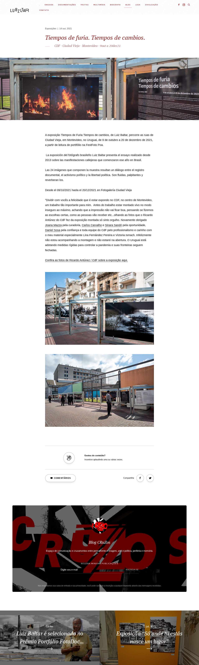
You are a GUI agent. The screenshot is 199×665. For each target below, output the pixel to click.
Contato (44, 10)
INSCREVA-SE (132, 570)
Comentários (62, 478)
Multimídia (99, 5)
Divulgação (151, 5)
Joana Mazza (53, 225)
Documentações (67, 5)
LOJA (137, 5)
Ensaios (49, 5)
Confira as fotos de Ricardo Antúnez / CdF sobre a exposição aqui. (86, 260)
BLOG (128, 5)
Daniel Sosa (52, 230)
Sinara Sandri (113, 225)
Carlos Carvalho (92, 225)
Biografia (115, 5)
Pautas (85, 5)
